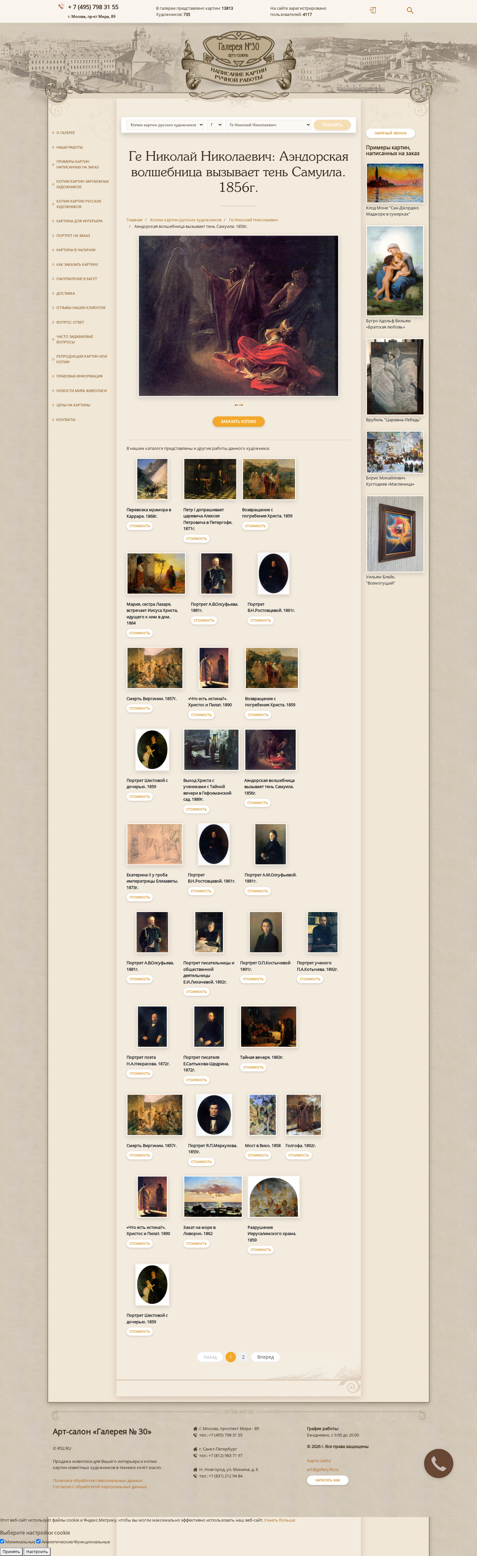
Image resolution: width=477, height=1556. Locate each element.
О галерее (65, 132)
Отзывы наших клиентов (80, 307)
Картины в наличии (75, 249)
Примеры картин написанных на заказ (77, 164)
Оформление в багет (76, 278)
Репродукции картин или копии (81, 359)
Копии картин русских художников (78, 204)
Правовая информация (79, 376)
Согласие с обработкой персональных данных (100, 1486)
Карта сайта (319, 1460)
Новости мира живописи (81, 390)
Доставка (65, 293)
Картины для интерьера (79, 220)
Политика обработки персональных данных (97, 1480)
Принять (11, 1551)
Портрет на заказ (73, 235)
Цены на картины (73, 404)
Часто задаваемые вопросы (74, 339)
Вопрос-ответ (70, 322)
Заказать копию (238, 421)
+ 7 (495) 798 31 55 (93, 7)
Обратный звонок (390, 133)
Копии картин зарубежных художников (82, 184)
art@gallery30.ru (323, 1469)
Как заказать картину (77, 264)
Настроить (37, 1551)
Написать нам (327, 1480)
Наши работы (69, 147)
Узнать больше (279, 1520)
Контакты (65, 419)
